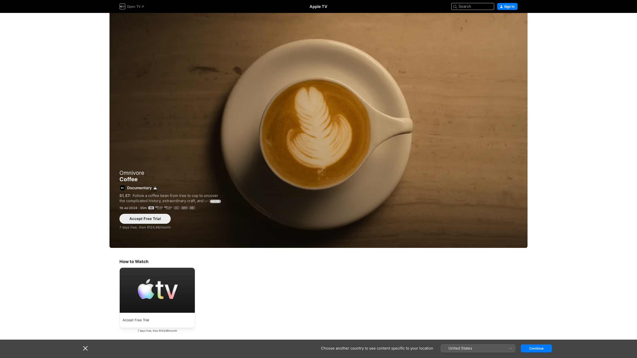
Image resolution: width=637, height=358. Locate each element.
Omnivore (131, 173)
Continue (536, 348)
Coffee (318, 130)
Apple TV (318, 6)
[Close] (85, 348)
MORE (215, 201)
